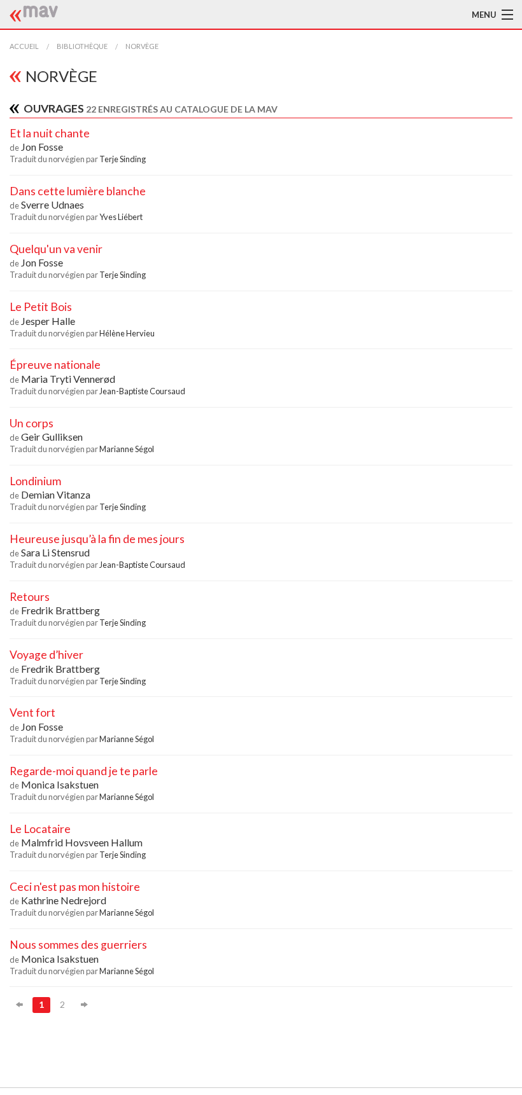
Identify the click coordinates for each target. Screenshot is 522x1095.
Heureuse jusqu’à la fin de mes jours (97, 539)
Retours (30, 596)
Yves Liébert (121, 217)
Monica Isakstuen (60, 784)
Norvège (142, 46)
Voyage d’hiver (46, 654)
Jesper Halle (48, 321)
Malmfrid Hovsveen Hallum (82, 842)
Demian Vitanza (55, 494)
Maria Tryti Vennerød (68, 379)
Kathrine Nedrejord (63, 900)
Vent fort (32, 712)
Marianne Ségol (126, 449)
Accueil (24, 46)
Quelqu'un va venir (56, 249)
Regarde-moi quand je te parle (84, 771)
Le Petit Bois (41, 306)
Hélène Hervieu (127, 333)
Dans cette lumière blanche (78, 191)
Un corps (31, 423)
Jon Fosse (42, 147)
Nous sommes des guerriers (78, 944)
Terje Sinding (122, 159)
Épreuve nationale (55, 364)
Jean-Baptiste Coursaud (142, 391)
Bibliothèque (82, 46)
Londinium (35, 481)
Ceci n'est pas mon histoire (75, 886)
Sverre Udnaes (52, 204)
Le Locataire (40, 829)
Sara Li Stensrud (55, 552)
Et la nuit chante (50, 133)
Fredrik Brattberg (60, 610)
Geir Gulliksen (52, 436)
